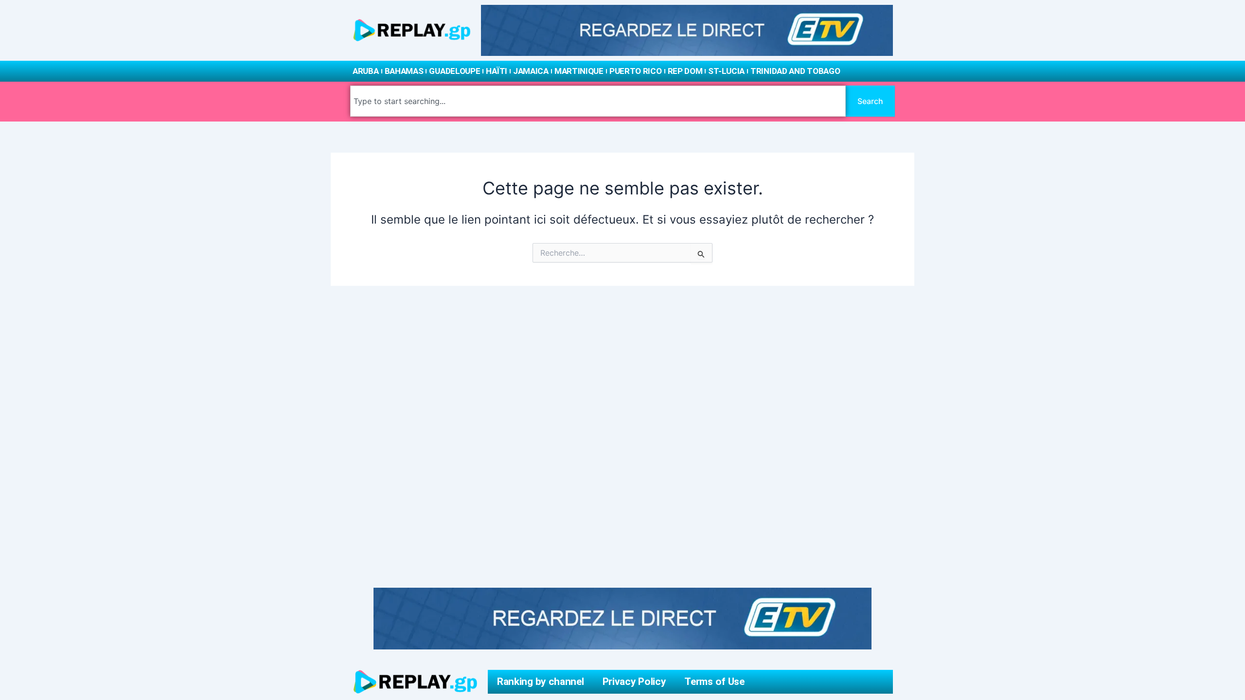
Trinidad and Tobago (795, 71)
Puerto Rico (635, 71)
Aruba (366, 71)
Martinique (579, 71)
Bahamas (404, 71)
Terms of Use (714, 681)
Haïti (496, 71)
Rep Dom (685, 71)
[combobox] (598, 101)
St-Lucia (726, 71)
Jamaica (531, 71)
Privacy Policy (634, 681)
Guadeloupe (454, 71)
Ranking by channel (540, 681)
